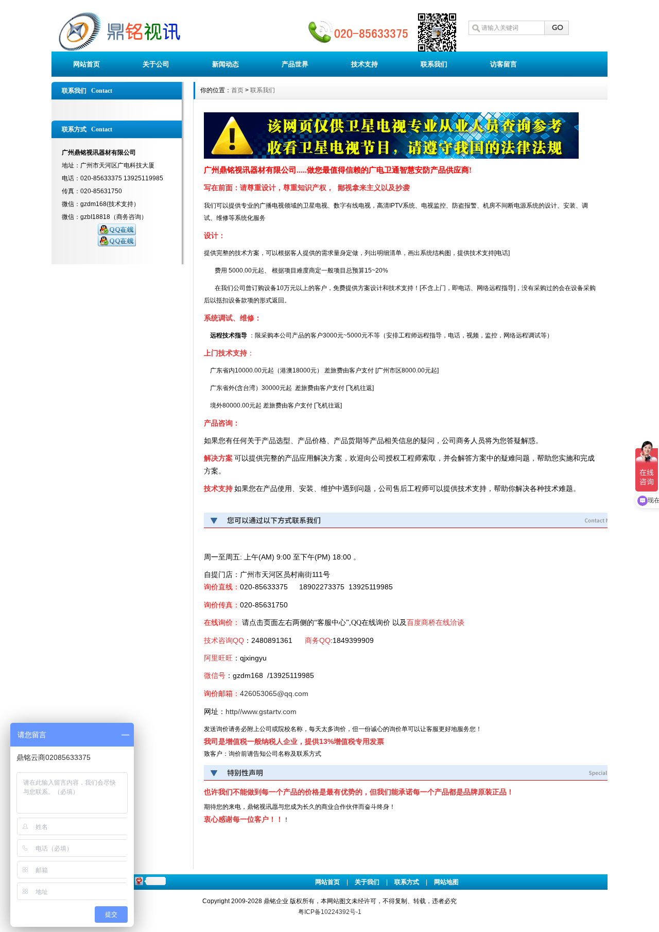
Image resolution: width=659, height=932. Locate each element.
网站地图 (446, 882)
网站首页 (86, 64)
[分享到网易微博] (138, 880)
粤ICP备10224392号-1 (329, 912)
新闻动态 (225, 64)
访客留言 (503, 64)
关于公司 (156, 64)
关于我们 (367, 882)
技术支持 (364, 64)
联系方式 (406, 882)
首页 (237, 90)
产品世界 (295, 64)
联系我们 (434, 64)
